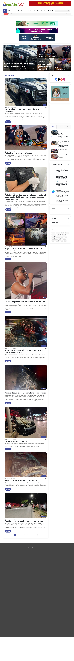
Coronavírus (54, 234)
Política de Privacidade (45, 657)
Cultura (9, 10)
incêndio (58, 236)
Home (5, 10)
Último (35, 534)
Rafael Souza (58, 190)
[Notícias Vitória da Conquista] (14, 4)
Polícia (30, 10)
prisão (60, 238)
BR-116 (62, 232)
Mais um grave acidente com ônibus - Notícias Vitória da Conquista (61, 184)
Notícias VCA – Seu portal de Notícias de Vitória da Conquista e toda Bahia (26, 657)
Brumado (66, 232)
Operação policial (55, 238)
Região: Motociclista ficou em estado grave (24, 521)
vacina (53, 240)
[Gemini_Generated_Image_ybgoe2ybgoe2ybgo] (37, 23)
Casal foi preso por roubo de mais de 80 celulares (18, 65)
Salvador (64, 238)
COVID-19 (59, 234)
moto (65, 236)
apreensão (58, 232)
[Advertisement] (60, 114)
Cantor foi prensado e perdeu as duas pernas (25, 301)
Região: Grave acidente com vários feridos (62, 68)
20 (28, 534)
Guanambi (64, 234)
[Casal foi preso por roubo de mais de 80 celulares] (20, 58)
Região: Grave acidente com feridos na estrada (25, 393)
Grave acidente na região (12, 13)
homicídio (53, 236)
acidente (53, 232)
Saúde (38, 10)
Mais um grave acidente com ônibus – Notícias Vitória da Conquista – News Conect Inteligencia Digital (61, 178)
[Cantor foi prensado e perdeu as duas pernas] (54, 156)
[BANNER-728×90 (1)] (37, 30)
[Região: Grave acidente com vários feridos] (62, 64)
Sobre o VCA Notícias (53, 657)
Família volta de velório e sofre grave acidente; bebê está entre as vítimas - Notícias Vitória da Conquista (62, 169)
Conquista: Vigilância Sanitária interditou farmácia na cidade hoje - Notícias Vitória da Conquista (62, 197)
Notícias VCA (8, 107)
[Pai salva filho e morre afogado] (54, 51)
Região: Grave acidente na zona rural (21, 480)
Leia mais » (8, 121)
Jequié (62, 236)
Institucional (43, 10)
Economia (15, 10)
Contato (59, 657)
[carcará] (37, 37)
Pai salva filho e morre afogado (47, 56)
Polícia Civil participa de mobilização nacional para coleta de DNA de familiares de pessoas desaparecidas (45, 66)
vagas (62, 240)
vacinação (57, 240)
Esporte (25, 10)
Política (34, 10)
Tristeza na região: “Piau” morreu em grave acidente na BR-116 (24, 351)
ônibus (65, 240)
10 (25, 534)
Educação (20, 10)
